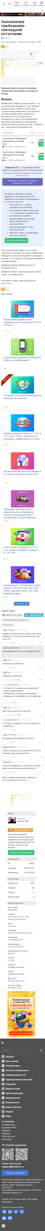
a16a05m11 (11, 747)
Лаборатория (13, 1066)
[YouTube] (4, 1218)
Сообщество (8, 1124)
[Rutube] (10, 1218)
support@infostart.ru (13, 1166)
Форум (9, 1111)
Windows (11, 953)
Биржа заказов (13, 1107)
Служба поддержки (15, 1145)
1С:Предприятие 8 (15, 940)
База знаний (12, 1061)
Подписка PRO (9, 1127)
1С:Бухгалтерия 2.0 (16, 946)
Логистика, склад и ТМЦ (18, 917)
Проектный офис (14, 1093)
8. (3, 735)
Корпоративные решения (19, 1079)
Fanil (8, 660)
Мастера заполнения (16, 919)
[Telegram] (4, 1212)
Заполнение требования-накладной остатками (13, 27)
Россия (11, 960)
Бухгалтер (12, 926)
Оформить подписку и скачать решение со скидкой (22, 181)
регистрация (8, 780)
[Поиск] (9, 3)
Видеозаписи (13, 1102)
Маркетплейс (13, 1088)
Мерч (8, 1116)
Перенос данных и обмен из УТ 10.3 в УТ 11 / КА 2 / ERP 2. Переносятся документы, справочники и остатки (22, 436)
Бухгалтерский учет (16, 981)
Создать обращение (15, 1173)
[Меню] (3, 3)
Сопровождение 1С (16, 1075)
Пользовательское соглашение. (16, 1190)
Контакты (6, 1139)
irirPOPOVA (11, 735)
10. (3, 762)
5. (3, 707)
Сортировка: (15, 620)
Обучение (11, 1084)
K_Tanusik (10, 630)
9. (3, 747)
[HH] (16, 1212)
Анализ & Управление (17, 1070)
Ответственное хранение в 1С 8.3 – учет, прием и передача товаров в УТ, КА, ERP (21, 550)
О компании (8, 1121)
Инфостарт (6, 283)
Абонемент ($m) (15, 988)
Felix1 (9, 762)
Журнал (10, 1056)
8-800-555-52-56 (11, 1164)
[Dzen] (21, 1212)
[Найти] (41, 1050)
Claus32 (10, 685)
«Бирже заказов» (15, 202)
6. (4, 685)
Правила (6, 1130)
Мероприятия (13, 1098)
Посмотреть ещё (21, 604)
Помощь (6, 1133)
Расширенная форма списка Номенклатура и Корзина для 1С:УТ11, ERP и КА (22, 322)
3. (3, 660)
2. (3, 648)
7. (4, 720)
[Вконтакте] (10, 1212)
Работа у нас (8, 1136)
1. (3, 630)
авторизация (21, 780)
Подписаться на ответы (13, 615)
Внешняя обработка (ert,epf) (20, 933)
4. (3, 672)
